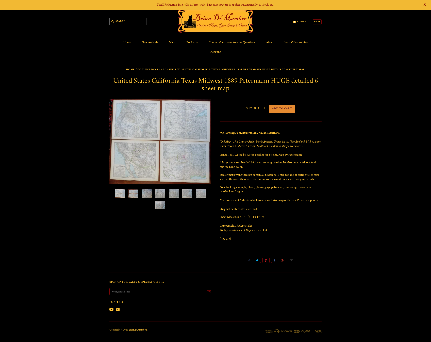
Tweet (257, 260)
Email (291, 260)
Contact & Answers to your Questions (232, 42)
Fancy (274, 260)
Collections (148, 70)
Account (215, 52)
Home (127, 42)
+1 (282, 260)
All (163, 70)
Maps (172, 42)
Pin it (266, 260)
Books (190, 42)
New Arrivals (150, 42)
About (270, 42)
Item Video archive (296, 42)
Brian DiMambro (138, 330)
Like (249, 260)
